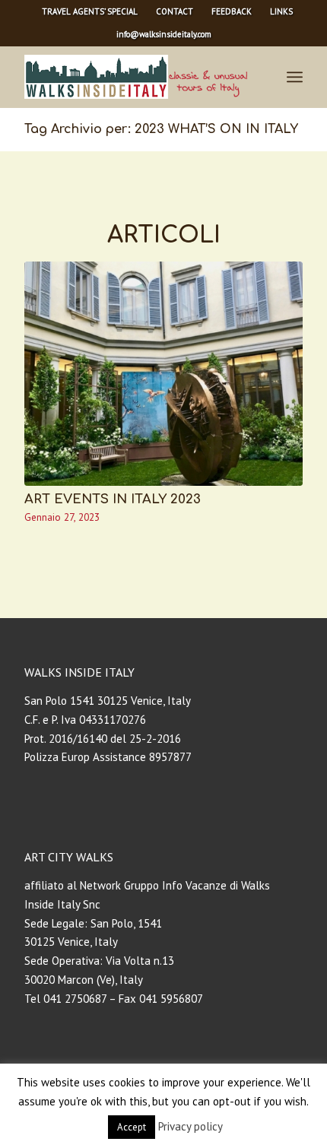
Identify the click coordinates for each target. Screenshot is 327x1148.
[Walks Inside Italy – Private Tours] (135, 76)
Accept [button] (131, 1127)
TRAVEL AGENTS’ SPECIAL (90, 11)
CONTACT (174, 11)
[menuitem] (90, 11)
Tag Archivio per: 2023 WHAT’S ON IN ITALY (161, 129)
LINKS (281, 11)
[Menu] (295, 77)
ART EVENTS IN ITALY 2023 (112, 499)
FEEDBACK (231, 11)
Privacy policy (190, 1126)
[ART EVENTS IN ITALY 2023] (163, 374)
